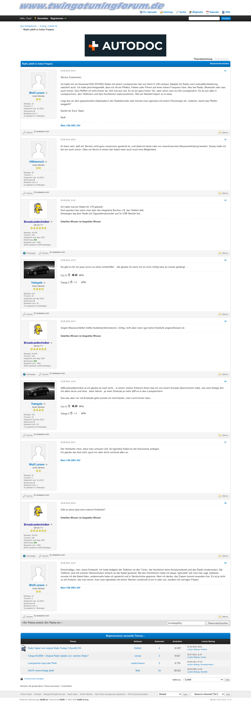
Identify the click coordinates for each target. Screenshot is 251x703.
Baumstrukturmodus (219, 63)
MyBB (62, 700)
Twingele (37, 282)
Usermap (168, 12)
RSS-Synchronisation (138, 694)
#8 (225, 503)
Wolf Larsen (37, 92)
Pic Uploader (150, 12)
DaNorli (137, 648)
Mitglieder (197, 12)
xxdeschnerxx (138, 663)
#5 (225, 321)
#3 (225, 200)
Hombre (203, 649)
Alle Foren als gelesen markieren (110, 694)
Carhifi (51, 26)
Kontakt (37, 694)
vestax (138, 656)
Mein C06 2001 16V (70, 125)
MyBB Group (83, 700)
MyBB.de (44, 700)
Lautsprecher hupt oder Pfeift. (42, 663)
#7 (225, 442)
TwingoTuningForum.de (54, 694)
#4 (225, 260)
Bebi (138, 670)
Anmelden (42, 18)
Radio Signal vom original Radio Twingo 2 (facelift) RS (54, 648)
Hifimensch (36, 161)
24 (159, 670)
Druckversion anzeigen (34, 679)
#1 (225, 71)
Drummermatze (206, 664)
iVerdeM (203, 672)
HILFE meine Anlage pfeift (41, 670)
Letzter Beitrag (193, 649)
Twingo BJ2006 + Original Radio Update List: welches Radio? (58, 656)
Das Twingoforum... (29, 26)
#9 (225, 563)
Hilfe (227, 12)
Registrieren (57, 18)
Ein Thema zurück (33, 622)
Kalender (214, 12)
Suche (182, 12)
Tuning (43, 26)
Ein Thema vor (52, 622)
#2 (225, 139)
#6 (225, 381)
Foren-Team (26, 694)
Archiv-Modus (86, 694)
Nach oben (72, 694)
